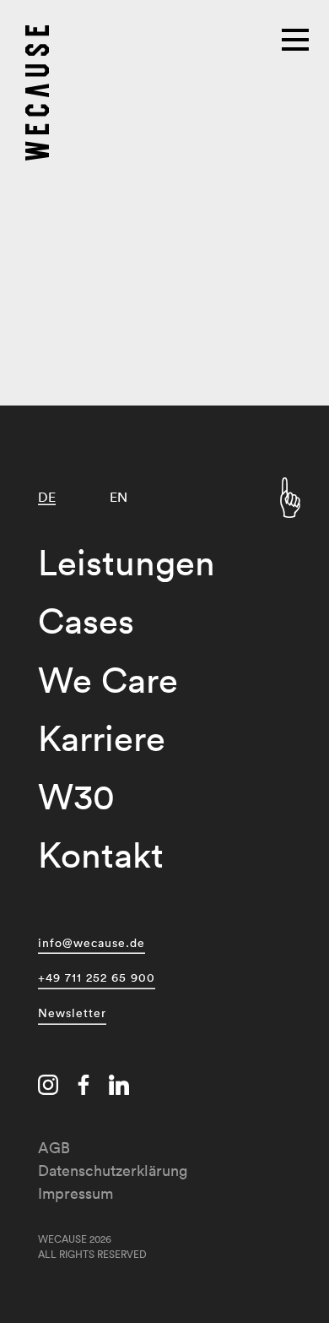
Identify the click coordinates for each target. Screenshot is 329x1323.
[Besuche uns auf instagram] (48, 1087)
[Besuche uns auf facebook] (83, 1087)
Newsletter (72, 1013)
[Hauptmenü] (297, 38)
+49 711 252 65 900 (96, 977)
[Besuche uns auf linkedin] (119, 1087)
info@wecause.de (91, 942)
